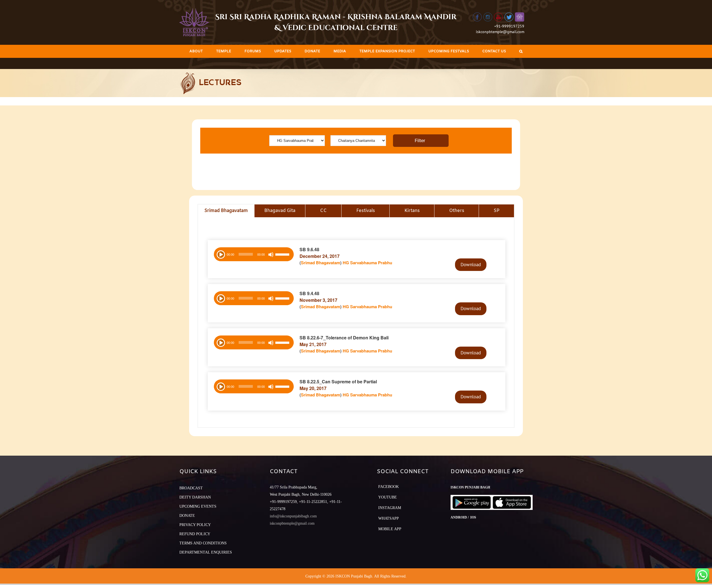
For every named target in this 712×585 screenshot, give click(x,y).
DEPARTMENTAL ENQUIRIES (205, 552)
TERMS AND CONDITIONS (203, 543)
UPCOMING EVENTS (197, 506)
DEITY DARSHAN (195, 497)
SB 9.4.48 (309, 293)
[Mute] (271, 254)
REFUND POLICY (194, 534)
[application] (254, 254)
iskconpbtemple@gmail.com (500, 31)
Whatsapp (388, 518)
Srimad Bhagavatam (320, 263)
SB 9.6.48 (309, 249)
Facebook (388, 487)
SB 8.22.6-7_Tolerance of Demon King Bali (344, 337)
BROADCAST (191, 488)
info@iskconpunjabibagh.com (293, 516)
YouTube (387, 497)
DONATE (187, 516)
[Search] (521, 51)
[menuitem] (196, 51)
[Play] (220, 254)
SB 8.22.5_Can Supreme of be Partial (338, 381)
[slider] (283, 255)
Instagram (389, 508)
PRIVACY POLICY (195, 525)
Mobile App (389, 529)
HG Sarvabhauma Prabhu (367, 263)
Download (471, 264)
